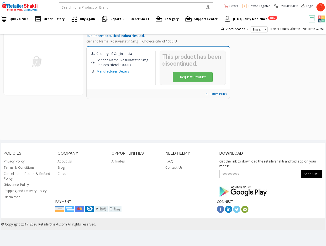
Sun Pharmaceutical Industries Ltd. (115, 35)
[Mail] (244, 211)
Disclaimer (12, 197)
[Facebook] (220, 211)
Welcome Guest (313, 29)
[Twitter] (236, 211)
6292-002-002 (288, 6)
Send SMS (311, 174)
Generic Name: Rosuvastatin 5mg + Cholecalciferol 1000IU (131, 41)
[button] (321, 15)
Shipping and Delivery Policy (25, 190)
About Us (65, 161)
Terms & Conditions (19, 167)
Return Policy (218, 93)
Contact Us (174, 167)
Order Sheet (140, 19)
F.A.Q (169, 161)
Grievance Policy (16, 184)
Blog (61, 167)
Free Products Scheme (285, 29)
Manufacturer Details (112, 71)
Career (63, 173)
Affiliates (118, 161)
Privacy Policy (14, 161)
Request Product (193, 77)
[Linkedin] (228, 211)
